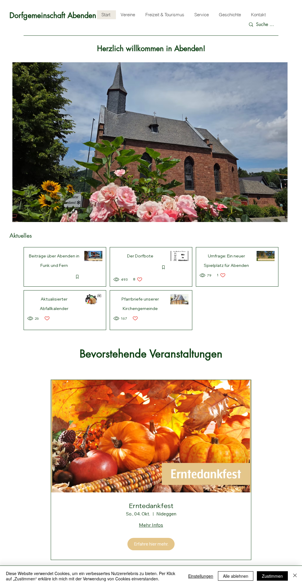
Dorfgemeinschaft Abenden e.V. (59, 15)
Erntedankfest (151, 506)
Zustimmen (272, 576)
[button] (150, 142)
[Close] (294, 576)
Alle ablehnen (235, 576)
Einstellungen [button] (200, 576)
